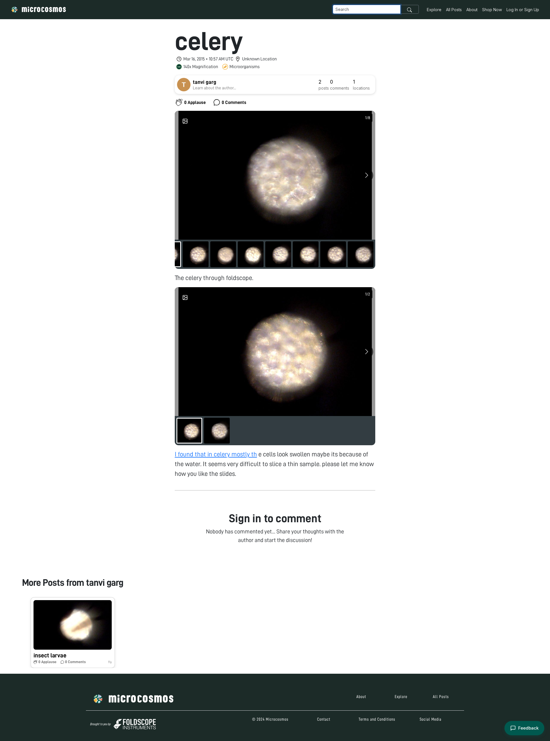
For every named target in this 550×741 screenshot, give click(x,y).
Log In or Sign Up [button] (522, 9)
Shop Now (492, 9)
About (472, 9)
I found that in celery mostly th (216, 454)
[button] (73, 632)
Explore (434, 9)
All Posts (454, 9)
